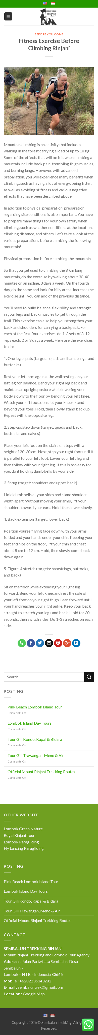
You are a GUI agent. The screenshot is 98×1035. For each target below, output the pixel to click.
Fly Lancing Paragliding (24, 848)
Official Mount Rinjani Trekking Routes (41, 771)
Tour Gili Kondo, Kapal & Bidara (35, 739)
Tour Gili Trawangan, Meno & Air (36, 755)
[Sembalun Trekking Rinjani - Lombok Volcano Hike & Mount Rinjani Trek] (49, 16)
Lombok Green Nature (23, 828)
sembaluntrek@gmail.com (40, 987)
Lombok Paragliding (21, 841)
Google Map (34, 993)
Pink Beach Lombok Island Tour (35, 706)
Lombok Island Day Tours (30, 723)
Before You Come (49, 34)
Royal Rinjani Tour (19, 835)
